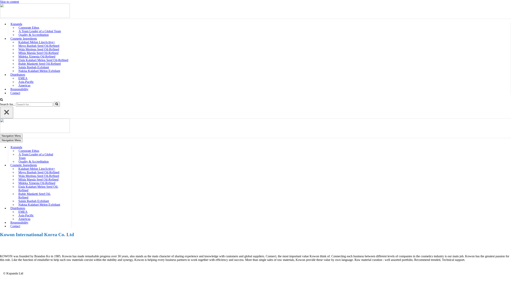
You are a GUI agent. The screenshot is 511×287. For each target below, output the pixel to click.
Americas (24, 85)
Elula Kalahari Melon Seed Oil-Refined (43, 60)
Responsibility (19, 89)
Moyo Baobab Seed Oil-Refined (38, 45)
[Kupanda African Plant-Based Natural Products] (35, 17)
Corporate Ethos (29, 27)
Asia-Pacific (26, 82)
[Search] (1, 100)
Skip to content (9, 1)
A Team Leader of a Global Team (40, 31)
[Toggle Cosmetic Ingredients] (69, 165)
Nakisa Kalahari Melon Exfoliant (39, 71)
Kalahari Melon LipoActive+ (36, 42)
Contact (15, 93)
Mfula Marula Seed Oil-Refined (38, 53)
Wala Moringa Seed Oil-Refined (38, 49)
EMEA (23, 78)
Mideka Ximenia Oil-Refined (36, 56)
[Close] (6, 112)
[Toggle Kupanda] (69, 147)
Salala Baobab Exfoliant (33, 67)
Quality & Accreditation (34, 34)
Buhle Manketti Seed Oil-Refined (39, 63)
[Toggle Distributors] (69, 208)
